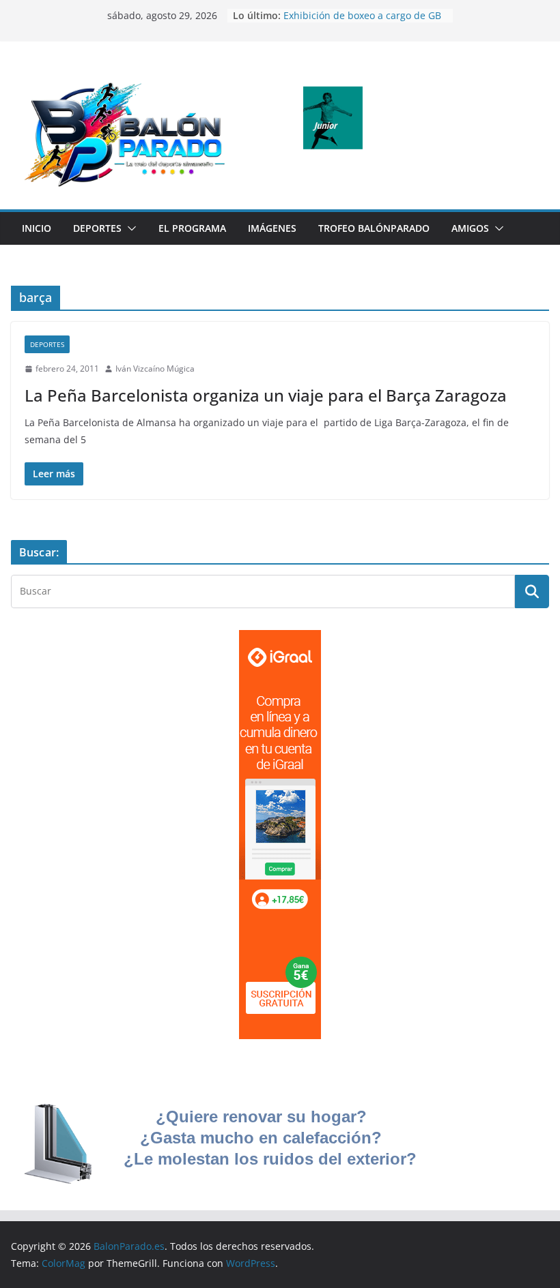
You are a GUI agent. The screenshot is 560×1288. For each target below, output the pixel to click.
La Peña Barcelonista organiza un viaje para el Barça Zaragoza (266, 395)
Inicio (36, 228)
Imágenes (272, 228)
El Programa (192, 228)
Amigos (470, 228)
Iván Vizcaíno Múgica (155, 368)
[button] (129, 228)
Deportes (97, 228)
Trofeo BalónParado (374, 228)
